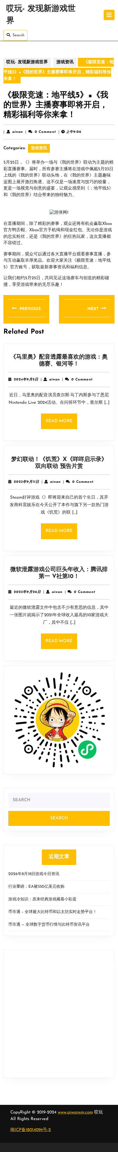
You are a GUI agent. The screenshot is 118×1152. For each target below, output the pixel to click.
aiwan (17, 132)
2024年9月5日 (26, 379)
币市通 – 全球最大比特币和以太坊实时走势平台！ (52, 912)
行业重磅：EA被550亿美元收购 (36, 887)
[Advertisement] (59, 1014)
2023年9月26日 (27, 592)
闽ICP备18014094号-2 (30, 1130)
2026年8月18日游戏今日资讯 (33, 874)
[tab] (109, 15)
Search (18, 35)
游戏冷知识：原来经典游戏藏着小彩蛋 (42, 899)
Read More (61, 424)
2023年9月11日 (26, 482)
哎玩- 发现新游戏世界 (27, 62)
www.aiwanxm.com (75, 1112)
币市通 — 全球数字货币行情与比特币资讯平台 (49, 925)
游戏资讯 (65, 62)
